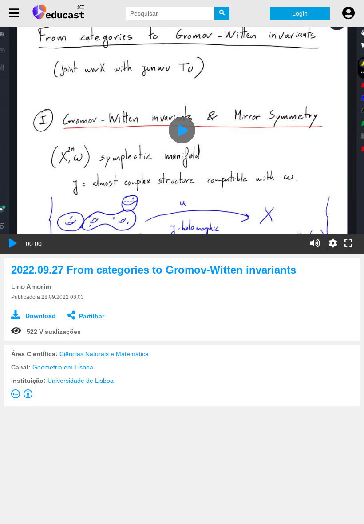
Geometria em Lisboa (62, 367)
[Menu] (14, 13)
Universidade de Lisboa (80, 380)
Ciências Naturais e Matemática (104, 353)
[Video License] (23, 395)
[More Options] (332, 243)
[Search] (221, 13)
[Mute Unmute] (315, 243)
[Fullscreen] (348, 243)
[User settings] (348, 13)
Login (300, 13)
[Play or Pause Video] (13, 243)
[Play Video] (182, 130)
